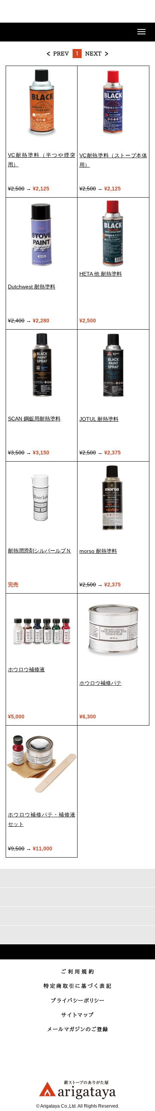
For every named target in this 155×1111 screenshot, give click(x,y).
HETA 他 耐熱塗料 (100, 274)
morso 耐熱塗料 (98, 551)
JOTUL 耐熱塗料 (99, 419)
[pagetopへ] (77, 951)
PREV (58, 53)
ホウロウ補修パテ (100, 683)
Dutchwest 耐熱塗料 (31, 287)
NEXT (96, 53)
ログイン (103, 12)
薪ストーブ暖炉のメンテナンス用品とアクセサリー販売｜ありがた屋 (32, 13)
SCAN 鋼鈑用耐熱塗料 (34, 419)
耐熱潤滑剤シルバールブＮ (39, 551)
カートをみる (141, 12)
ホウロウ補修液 (26, 669)
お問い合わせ (122, 12)
